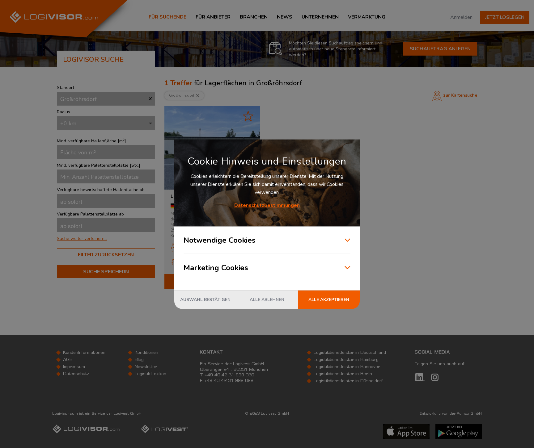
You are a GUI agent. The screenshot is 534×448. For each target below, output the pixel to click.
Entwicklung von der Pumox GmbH (450, 414)
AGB (68, 360)
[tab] (106, 238)
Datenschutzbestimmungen (267, 205)
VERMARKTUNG (366, 17)
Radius (63, 112)
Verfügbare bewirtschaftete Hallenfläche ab (101, 190)
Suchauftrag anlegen (440, 48)
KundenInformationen (84, 353)
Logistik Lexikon (150, 374)
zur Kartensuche (460, 95)
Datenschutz (76, 374)
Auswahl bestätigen (205, 299)
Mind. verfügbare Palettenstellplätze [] (98, 165)
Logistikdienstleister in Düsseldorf (348, 381)
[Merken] (248, 116)
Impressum (74, 367)
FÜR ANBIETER (213, 17)
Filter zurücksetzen (106, 254)
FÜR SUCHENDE (167, 17)
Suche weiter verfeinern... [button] (82, 239)
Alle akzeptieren (328, 299)
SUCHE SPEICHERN (106, 271)
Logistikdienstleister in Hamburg (346, 360)
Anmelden (461, 17)
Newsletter (146, 367)
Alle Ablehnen (267, 299)
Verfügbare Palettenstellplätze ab (90, 214)
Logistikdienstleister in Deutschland (350, 353)
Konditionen (146, 353)
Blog (139, 360)
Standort (65, 87)
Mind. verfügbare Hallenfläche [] (91, 141)
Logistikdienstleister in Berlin (343, 374)
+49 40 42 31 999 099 (228, 381)
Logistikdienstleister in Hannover (347, 367)
